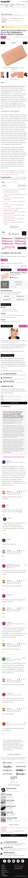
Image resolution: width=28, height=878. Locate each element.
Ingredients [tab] (15, 182)
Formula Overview (16, 177)
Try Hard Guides (18, 866)
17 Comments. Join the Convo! (11, 253)
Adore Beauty (20, 299)
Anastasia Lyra (8, 222)
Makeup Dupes (7, 5)
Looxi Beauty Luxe (9, 198)
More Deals (14, 835)
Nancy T (9, 658)
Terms (2, 874)
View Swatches (14, 227)
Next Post (24, 266)
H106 (3, 232)
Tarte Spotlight (8, 205)
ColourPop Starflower (9, 208)
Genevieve (10, 693)
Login (23, 1)
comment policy (7, 413)
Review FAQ (23, 326)
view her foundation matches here (13, 348)
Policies (3, 868)
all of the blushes (20, 171)
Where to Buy (22, 248)
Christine (3, 39)
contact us (17, 423)
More (23, 4)
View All (15, 14)
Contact (3, 866)
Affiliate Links (16, 37)
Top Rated (18, 284)
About (3, 865)
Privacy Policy (5, 872)
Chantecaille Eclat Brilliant (11, 189)
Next (26, 43)
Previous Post (5, 266)
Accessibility (4, 875)
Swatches (18, 4)
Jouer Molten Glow (9, 215)
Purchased (24, 37)
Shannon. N (10, 622)
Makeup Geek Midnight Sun (11, 212)
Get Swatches (14, 403)
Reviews (3, 37)
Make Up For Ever (17, 263)
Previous (24, 43)
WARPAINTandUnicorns (13, 565)
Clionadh (3, 18)
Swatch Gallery (13, 174)
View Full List (14, 782)
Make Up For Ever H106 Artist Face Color (13, 86)
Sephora (7, 246)
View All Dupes (22, 185)
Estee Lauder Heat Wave (10, 219)
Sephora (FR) (7, 248)
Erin (8, 723)
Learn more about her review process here (12, 351)
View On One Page (14, 79)
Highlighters (9, 263)
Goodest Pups (18, 868)
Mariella (9, 461)
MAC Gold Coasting (9, 201)
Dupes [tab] (3, 182)
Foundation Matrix (12, 5)
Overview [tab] (8, 182)
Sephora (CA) (20, 296)
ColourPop (4, 20)
